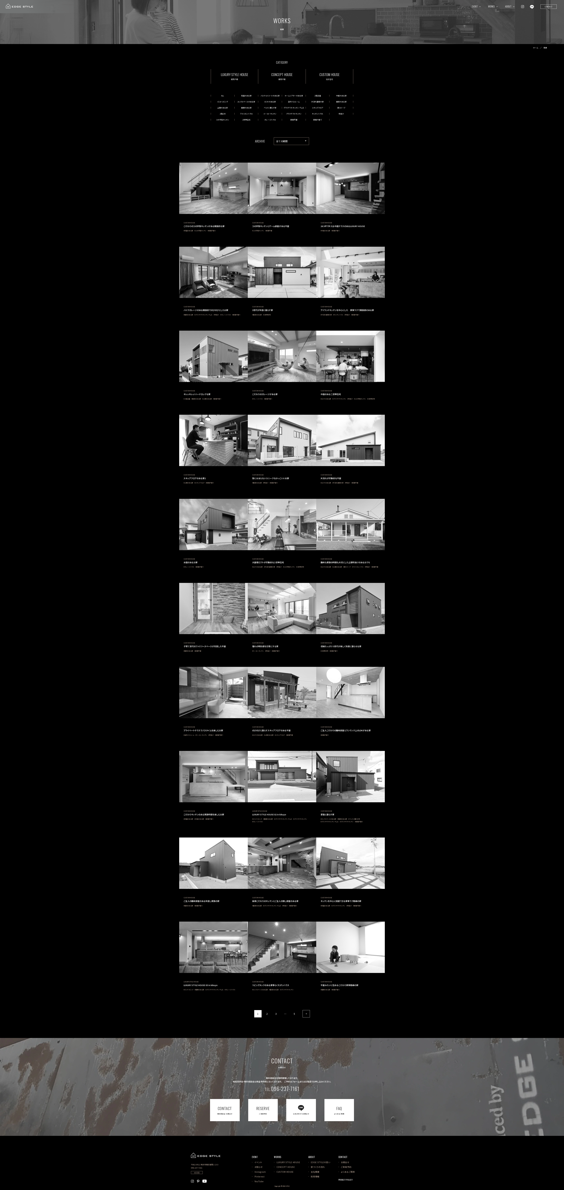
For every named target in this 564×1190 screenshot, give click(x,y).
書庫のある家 (246, 107)
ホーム (535, 48)
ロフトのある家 (270, 101)
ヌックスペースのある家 (246, 101)
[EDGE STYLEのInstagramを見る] (522, 6)
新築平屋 (293, 119)
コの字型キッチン (222, 119)
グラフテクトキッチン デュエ (294, 107)
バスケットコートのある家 (270, 95)
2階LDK (223, 113)
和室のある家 (246, 95)
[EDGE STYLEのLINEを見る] (532, 6)
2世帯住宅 (246, 119)
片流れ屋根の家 (317, 101)
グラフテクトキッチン (294, 113)
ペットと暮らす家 (270, 107)
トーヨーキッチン (270, 113)
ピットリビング (222, 101)
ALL (222, 95)
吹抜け (341, 113)
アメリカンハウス (246, 113)
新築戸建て (317, 119)
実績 (545, 48)
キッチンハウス (317, 113)
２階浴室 (317, 95)
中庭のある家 (341, 95)
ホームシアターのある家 (294, 95)
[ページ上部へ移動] (553, 1154)
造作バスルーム (294, 101)
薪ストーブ (341, 107)
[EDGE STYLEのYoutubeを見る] (204, 1181)
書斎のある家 (341, 101)
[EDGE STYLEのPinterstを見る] (198, 1181)
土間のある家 (222, 107)
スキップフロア (317, 107)
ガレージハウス (270, 119)
